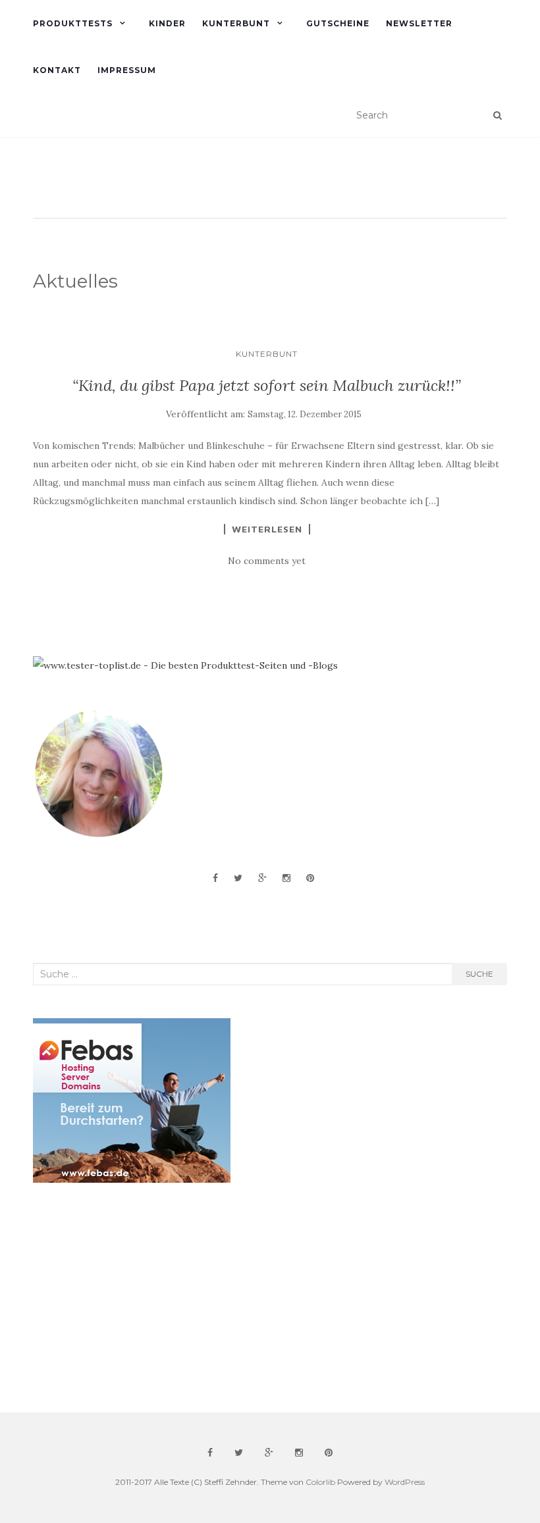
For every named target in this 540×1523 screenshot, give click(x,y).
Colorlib (320, 1482)
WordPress (405, 1482)
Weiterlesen (267, 529)
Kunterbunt (236, 23)
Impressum (126, 70)
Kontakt (57, 70)
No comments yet (267, 561)
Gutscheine (337, 23)
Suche (479, 974)
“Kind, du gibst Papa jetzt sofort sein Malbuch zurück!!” (266, 385)
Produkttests (73, 23)
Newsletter (419, 23)
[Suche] (497, 115)
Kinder (167, 23)
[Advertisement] (131, 1298)
